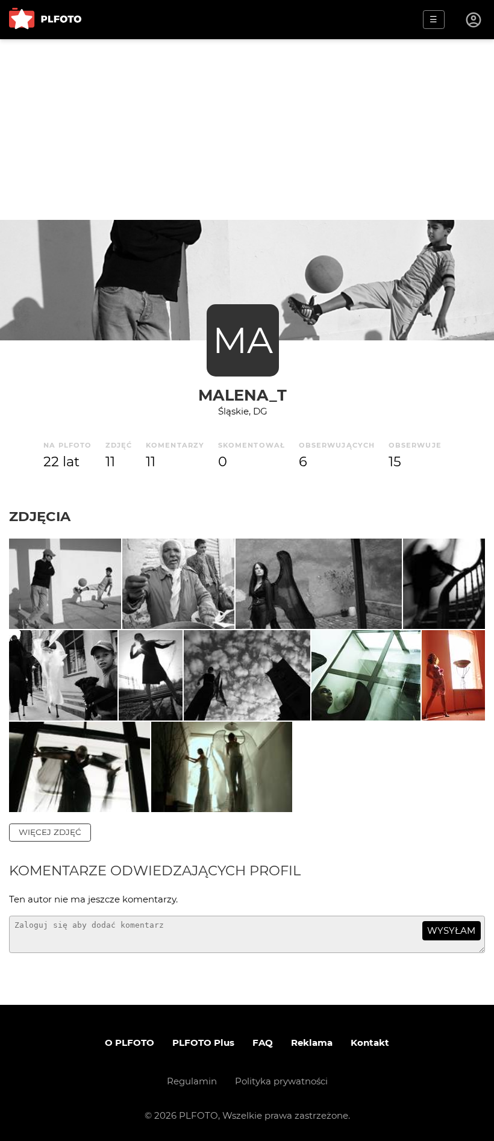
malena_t (242, 395)
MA (243, 340)
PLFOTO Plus (203, 1042)
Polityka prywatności (281, 1081)
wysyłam (451, 930)
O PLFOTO (129, 1042)
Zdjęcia (39, 516)
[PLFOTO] (45, 19)
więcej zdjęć (50, 832)
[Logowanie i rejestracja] (474, 19)
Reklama (312, 1042)
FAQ (262, 1042)
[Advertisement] (247, 129)
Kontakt (370, 1042)
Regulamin (192, 1081)
